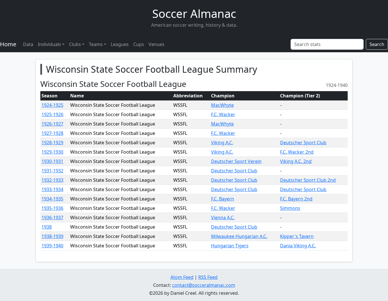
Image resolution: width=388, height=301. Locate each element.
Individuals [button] (49, 44)
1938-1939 (52, 236)
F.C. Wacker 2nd (297, 152)
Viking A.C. (222, 142)
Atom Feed (181, 277)
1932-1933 (52, 180)
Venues (156, 44)
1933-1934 (52, 189)
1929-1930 (52, 152)
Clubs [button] (75, 44)
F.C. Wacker (223, 114)
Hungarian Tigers (230, 246)
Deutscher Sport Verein (236, 161)
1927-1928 (52, 133)
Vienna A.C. (223, 217)
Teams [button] (96, 44)
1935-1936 (52, 208)
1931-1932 (52, 171)
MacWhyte (222, 105)
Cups (138, 44)
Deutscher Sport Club (303, 142)
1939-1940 (52, 246)
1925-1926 (52, 114)
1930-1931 (52, 161)
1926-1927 (52, 124)
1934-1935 (52, 199)
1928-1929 (52, 142)
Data (28, 44)
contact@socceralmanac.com (203, 285)
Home (8, 44)
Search (377, 44)
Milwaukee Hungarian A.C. (239, 236)
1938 (46, 227)
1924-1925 (52, 105)
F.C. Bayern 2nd (296, 199)
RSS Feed (208, 277)
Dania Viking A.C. (298, 246)
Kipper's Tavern (297, 236)
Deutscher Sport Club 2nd (308, 180)
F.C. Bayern (222, 199)
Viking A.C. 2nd (296, 161)
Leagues (120, 44)
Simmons (290, 208)
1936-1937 (52, 217)
